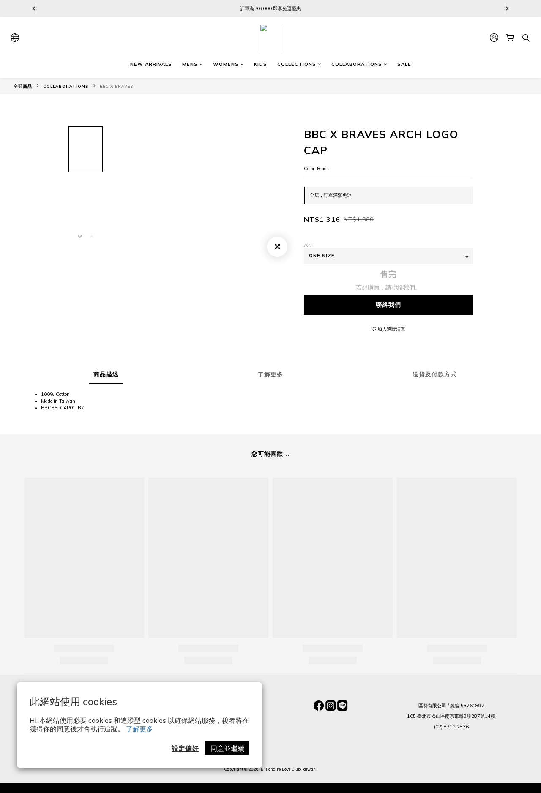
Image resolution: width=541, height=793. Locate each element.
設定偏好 (185, 748)
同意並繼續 (227, 748)
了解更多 (139, 729)
